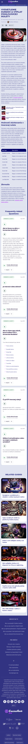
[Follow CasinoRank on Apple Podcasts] (22, 701)
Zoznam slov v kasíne (14, 644)
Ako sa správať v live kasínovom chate (13, 631)
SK (13, 705)
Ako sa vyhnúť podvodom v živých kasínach (14, 628)
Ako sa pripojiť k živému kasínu (13, 623)
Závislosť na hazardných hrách (13, 652)
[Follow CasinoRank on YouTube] (15, 701)
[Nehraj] (21, 724)
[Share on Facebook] (6, 25)
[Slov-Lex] (17, 720)
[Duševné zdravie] (11, 728)
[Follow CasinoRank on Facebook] (4, 701)
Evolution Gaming (17, 97)
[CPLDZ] (9, 724)
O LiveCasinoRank (14, 665)
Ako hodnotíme (13, 667)
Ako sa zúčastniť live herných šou (13, 634)
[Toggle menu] (2, 1)
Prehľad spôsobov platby (14, 649)
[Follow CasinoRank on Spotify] (19, 701)
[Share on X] (2, 25)
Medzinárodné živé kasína (13, 655)
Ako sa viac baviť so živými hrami (14, 626)
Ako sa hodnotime (14, 670)
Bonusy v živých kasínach (14, 647)
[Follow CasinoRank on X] (11, 701)
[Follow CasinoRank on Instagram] (8, 701)
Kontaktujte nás (13, 673)
